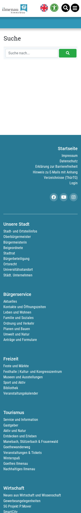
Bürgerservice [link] (17, 294)
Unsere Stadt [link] (16, 224)
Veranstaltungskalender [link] (20, 393)
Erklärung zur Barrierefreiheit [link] (56, 166)
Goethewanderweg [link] (16, 447)
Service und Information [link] (20, 419)
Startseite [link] (68, 148)
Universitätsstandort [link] (18, 269)
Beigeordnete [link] (13, 248)
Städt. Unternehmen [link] (17, 275)
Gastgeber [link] (10, 425)
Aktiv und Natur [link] (14, 431)
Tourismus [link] (13, 412)
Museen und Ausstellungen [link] (23, 377)
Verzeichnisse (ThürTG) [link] (61, 177)
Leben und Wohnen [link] (17, 312)
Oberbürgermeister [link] (17, 237)
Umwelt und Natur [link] (16, 334)
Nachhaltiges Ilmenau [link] (19, 469)
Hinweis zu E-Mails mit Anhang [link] (55, 172)
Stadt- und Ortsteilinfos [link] (20, 231)
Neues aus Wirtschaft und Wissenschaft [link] (32, 495)
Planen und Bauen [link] (16, 329)
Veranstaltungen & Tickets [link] (22, 453)
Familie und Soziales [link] (18, 318)
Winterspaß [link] (11, 458)
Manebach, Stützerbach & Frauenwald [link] (30, 441)
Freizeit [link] (10, 359)
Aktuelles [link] (10, 301)
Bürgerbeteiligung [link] (16, 258)
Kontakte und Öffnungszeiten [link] (24, 307)
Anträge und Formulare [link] (20, 340)
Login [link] (74, 183)
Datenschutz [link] (69, 161)
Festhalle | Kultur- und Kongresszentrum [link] (32, 371)
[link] (43, 8)
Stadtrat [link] (9, 253)
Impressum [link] (70, 155)
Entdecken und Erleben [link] (20, 436)
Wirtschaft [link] (13, 488)
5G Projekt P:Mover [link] (17, 506)
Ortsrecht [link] (10, 264)
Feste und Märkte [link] (16, 366)
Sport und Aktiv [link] (14, 382)
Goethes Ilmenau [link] (15, 463)
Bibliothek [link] (10, 388)
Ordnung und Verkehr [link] (18, 323)
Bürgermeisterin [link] (15, 242)
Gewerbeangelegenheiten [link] (21, 501)
